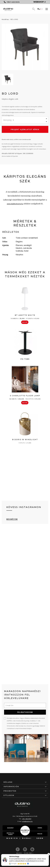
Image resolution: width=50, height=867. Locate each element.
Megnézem (12, 519)
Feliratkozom (25, 712)
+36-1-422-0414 (26, 819)
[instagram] (25, 849)
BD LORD (14, 19)
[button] (48, 854)
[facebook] (18, 849)
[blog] (32, 849)
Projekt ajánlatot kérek (25, 129)
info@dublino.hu (27, 821)
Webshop (38, 2)
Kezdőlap (5, 19)
